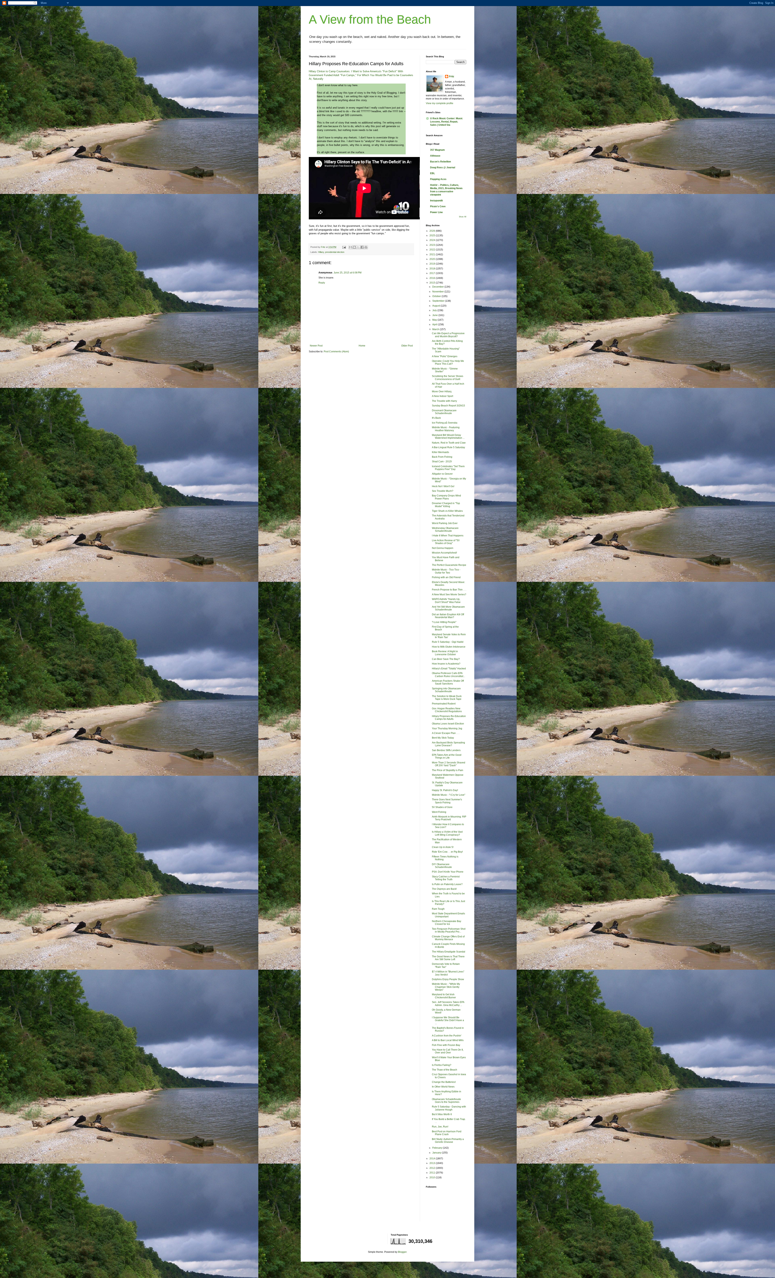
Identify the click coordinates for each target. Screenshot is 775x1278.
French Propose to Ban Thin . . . (449, 589)
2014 (432, 1158)
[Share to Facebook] (362, 247)
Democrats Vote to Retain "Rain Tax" (446, 965)
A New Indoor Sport (442, 396)
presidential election (334, 252)
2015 (432, 282)
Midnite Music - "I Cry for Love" (448, 794)
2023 (432, 245)
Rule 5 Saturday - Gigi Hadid (447, 642)
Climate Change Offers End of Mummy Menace (448, 938)
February (437, 1147)
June (435, 315)
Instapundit (436, 200)
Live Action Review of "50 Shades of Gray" (446, 542)
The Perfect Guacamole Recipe (449, 565)
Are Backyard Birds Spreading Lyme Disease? (448, 744)
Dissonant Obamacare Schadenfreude (444, 412)
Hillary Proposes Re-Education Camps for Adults (449, 717)
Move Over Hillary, (442, 391)
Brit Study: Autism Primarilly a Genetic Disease (448, 1140)
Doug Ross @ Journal (442, 167)
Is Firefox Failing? (441, 1065)
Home (362, 345)
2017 (432, 273)
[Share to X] (358, 247)
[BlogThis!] (354, 247)
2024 (432, 240)
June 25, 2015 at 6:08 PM (347, 272)
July (434, 310)
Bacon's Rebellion (440, 161)
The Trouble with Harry (444, 401)
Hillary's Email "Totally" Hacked (449, 668)
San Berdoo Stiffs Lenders (446, 750)
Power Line (436, 212)
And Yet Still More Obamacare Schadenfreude (448, 608)
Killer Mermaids (440, 452)
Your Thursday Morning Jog (447, 728)
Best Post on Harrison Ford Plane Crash (446, 1133)
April (435, 324)
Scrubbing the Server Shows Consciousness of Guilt (447, 377)
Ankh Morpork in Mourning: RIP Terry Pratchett (449, 818)
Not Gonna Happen (442, 548)
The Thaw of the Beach (444, 1069)
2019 (432, 263)
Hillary (321, 252)
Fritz (451, 76)
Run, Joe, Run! (440, 1126)
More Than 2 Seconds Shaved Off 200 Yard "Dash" (448, 764)
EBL (432, 173)
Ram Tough (438, 908)
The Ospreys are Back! (444, 889)
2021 (432, 254)
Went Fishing (439, 812)
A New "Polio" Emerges (444, 356)
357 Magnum (437, 150)
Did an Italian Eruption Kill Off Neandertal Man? (448, 616)
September (438, 300)
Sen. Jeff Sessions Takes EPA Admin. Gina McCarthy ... (448, 1003)
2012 (432, 1168)
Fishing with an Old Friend (446, 577)
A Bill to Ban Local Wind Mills (448, 1040)
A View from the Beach (370, 19)
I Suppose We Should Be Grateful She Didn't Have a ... (448, 1020)
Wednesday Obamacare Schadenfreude (445, 529)
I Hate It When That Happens (447, 535)
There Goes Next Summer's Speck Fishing (447, 801)
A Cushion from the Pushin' (446, 1035)
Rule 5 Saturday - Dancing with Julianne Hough (449, 1108)
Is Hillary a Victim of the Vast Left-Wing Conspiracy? (447, 833)
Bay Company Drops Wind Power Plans (446, 497)
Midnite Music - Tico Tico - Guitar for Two (446, 571)
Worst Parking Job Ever (445, 523)
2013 (432, 1163)
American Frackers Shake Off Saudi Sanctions (448, 682)
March (436, 329)
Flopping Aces (438, 179)
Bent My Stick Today (443, 737)
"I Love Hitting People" (444, 622)
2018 (432, 268)
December (438, 286)
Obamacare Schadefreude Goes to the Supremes (446, 1100)
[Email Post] (344, 247)
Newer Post (316, 345)
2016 (432, 278)
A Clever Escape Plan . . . (445, 733)
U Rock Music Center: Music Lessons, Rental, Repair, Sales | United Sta (446, 121)
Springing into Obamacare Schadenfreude (446, 690)
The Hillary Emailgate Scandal (448, 951)
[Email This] (351, 247)
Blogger (402, 1252)
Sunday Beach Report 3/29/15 (448, 405)
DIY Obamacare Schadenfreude (442, 866)
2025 (432, 235)
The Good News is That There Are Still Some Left (448, 958)
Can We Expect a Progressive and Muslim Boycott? (448, 335)
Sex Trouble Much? (442, 491)
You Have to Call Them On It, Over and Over (447, 1051)
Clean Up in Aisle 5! (442, 847)
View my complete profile (439, 103)
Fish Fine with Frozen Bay (446, 1045)
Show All (462, 217)
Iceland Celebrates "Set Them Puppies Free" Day (448, 468)
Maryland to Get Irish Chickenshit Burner (444, 996)
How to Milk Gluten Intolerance (448, 646)
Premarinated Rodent (444, 703)
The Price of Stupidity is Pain (447, 770)
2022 (432, 249)
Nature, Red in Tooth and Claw (449, 442)
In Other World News (443, 1086)
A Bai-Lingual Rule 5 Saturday (448, 447)
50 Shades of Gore (442, 807)
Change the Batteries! (444, 1082)
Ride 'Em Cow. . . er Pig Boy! (447, 851)
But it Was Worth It (442, 1114)
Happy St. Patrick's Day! (445, 790)
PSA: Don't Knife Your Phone (447, 871)
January (437, 1152)
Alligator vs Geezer (442, 473)
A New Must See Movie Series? (449, 594)
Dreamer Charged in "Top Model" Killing (446, 505)
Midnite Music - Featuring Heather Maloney (446, 429)
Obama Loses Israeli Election (448, 723)
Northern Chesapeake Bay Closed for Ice (446, 922)
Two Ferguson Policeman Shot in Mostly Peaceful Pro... (448, 930)
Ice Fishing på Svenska (444, 422)
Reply (321, 282)
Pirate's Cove (438, 206)
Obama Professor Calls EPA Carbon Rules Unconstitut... (448, 674)
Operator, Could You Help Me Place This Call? (448, 362)
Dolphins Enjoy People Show (448, 979)
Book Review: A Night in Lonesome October (445, 653)
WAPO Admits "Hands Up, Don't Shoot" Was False (446, 600)
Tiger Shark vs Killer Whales (447, 511)
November (438, 291)
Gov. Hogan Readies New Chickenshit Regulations (447, 710)
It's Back (436, 418)
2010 (432, 1177)
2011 (432, 1172)
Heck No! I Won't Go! (443, 486)
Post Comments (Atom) (336, 351)
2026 (432, 230)
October (437, 296)
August (436, 305)
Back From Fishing (442, 456)
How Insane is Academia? (446, 663)
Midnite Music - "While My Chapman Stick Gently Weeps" (446, 987)
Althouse (435, 155)
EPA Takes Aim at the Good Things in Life (446, 756)
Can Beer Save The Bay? (446, 659)
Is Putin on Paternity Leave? (447, 884)
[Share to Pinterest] (366, 247)
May (435, 319)
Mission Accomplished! (444, 552)
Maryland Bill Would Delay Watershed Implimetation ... (448, 436)
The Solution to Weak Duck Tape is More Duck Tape (447, 697)
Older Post (407, 345)
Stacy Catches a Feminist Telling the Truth (446, 878)
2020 (432, 259)
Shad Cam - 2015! (442, 461)
